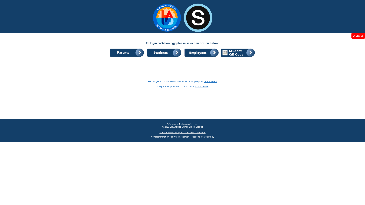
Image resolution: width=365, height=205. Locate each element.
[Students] (165, 57)
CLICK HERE (210, 81)
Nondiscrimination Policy (163, 136)
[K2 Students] (238, 57)
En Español (358, 35)
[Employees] (202, 57)
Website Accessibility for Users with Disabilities (183, 132)
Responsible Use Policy (203, 136)
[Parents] (127, 57)
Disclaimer (183, 136)
